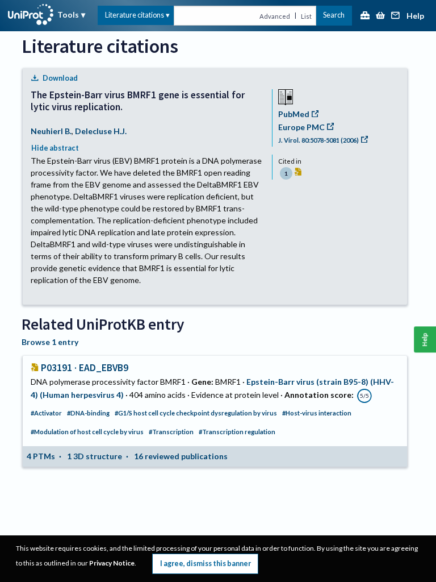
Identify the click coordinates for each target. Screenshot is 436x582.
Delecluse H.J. (101, 131)
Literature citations (134, 15)
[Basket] (380, 16)
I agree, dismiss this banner (205, 563)
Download (60, 78)
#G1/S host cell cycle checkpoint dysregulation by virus (196, 413)
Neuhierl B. (51, 131)
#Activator (46, 413)
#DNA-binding (88, 413)
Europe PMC (301, 127)
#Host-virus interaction (316, 413)
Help (415, 16)
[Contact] (395, 16)
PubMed (293, 114)
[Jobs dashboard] (365, 16)
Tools (68, 14)
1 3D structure (94, 456)
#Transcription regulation (237, 431)
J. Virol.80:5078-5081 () (318, 140)
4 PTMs (41, 456)
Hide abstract (55, 148)
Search (334, 15)
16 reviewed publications (181, 456)
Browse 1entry (50, 342)
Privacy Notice (112, 563)
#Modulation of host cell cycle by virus (87, 431)
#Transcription (171, 431)
